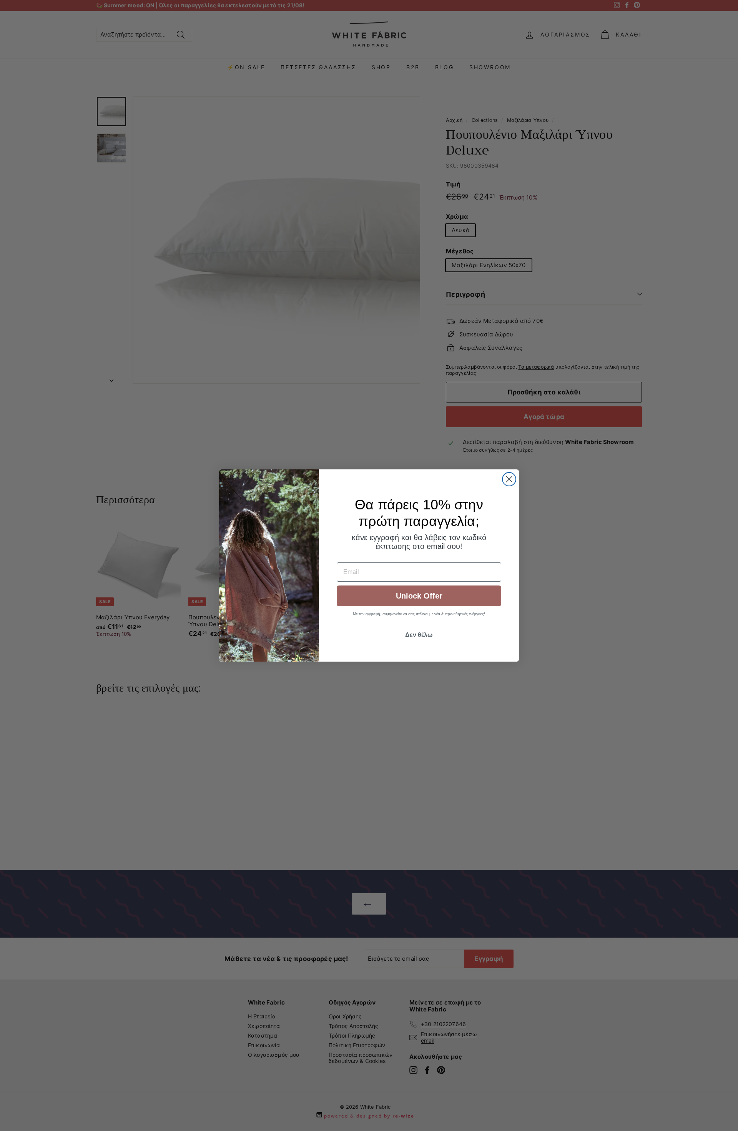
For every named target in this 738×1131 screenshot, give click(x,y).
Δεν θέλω (419, 635)
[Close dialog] (509, 479)
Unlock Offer (419, 596)
